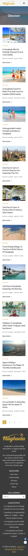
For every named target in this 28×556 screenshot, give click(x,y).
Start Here (14, 474)
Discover (5, 45)
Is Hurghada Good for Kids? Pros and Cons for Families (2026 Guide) (12, 91)
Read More (7, 62)
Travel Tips (14, 484)
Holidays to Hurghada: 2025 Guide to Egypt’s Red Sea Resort (13, 325)
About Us (20, 547)
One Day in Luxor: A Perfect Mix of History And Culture (12, 210)
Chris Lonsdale (8, 58)
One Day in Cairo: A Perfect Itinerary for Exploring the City (11, 170)
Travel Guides (14, 477)
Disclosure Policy (11, 549)
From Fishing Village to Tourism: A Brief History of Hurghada (12, 249)
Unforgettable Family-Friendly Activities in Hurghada (11, 131)
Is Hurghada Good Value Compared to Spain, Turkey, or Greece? (14, 533)
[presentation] (14, 35)
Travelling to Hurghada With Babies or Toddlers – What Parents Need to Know (14, 515)
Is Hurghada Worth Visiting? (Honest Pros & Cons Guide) (12, 52)
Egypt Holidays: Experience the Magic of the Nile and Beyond (13, 365)
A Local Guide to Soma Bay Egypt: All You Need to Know (13, 404)
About (14, 487)
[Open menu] (24, 3)
